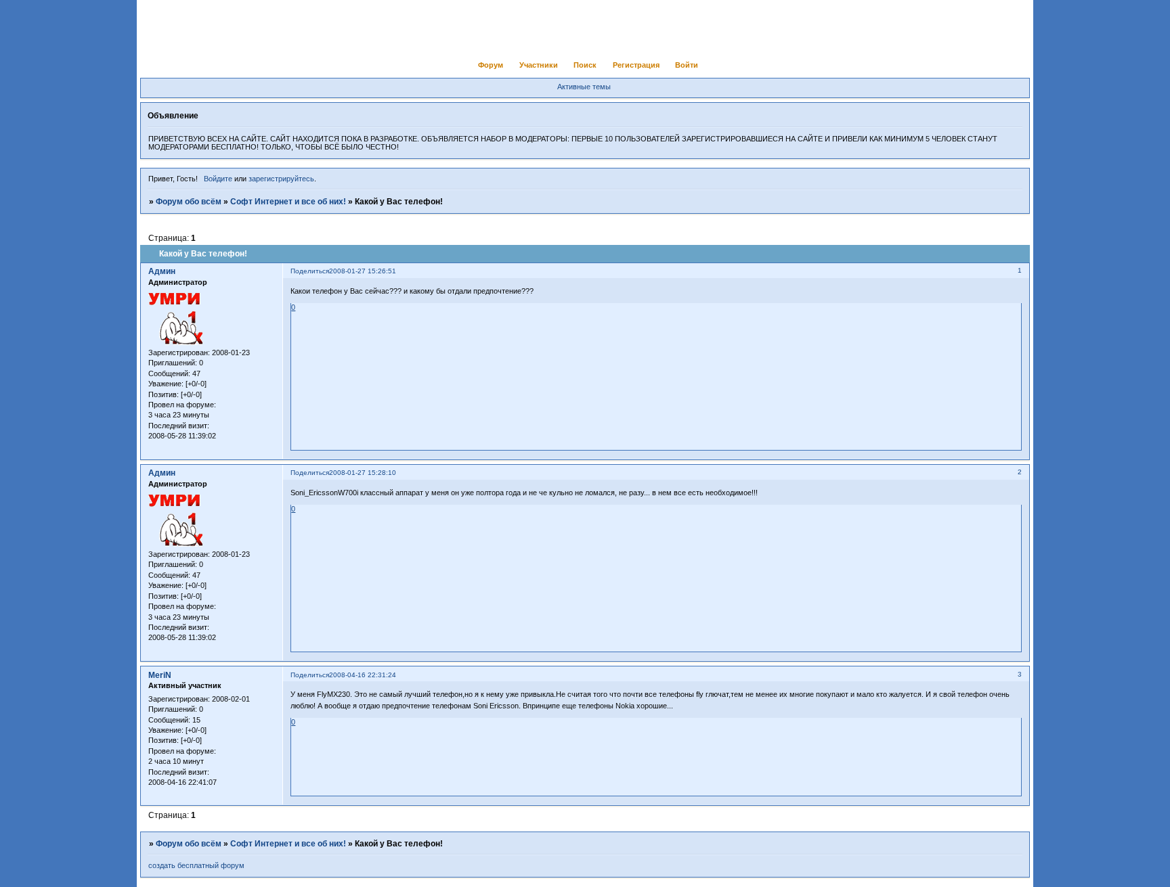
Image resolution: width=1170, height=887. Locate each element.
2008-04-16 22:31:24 (362, 675)
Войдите (218, 179)
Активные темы (584, 87)
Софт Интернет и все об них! (288, 201)
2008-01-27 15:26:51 (362, 271)
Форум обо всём (188, 201)
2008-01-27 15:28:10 (362, 472)
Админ (161, 271)
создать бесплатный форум (196, 865)
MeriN (159, 675)
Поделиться (309, 271)
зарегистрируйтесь (281, 179)
